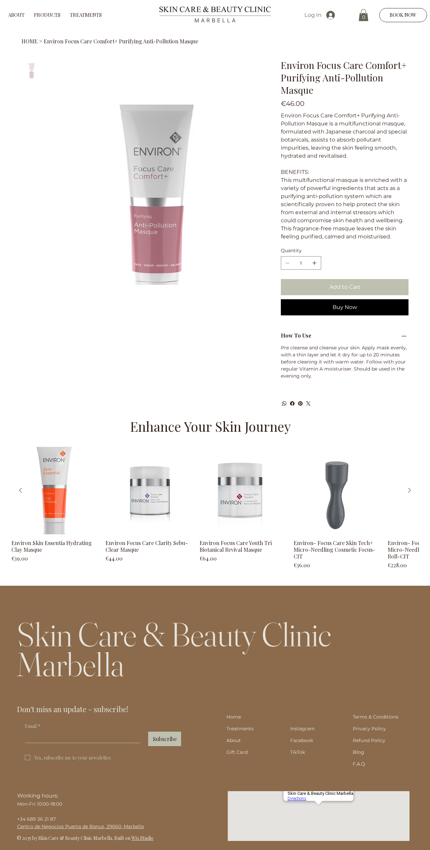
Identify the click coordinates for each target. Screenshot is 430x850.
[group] (215, 508)
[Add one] (314, 263)
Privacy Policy (369, 729)
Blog (358, 752)
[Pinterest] (300, 403)
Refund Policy (369, 740)
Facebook (301, 740)
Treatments (242, 729)
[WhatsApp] (284, 403)
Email (32, 726)
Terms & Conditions (375, 717)
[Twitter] (308, 403)
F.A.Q (359, 764)
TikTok (297, 752)
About (233, 740)
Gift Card (237, 752)
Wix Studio (142, 838)
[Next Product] (409, 490)
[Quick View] (55, 490)
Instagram (302, 729)
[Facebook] (292, 403)
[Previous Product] (20, 490)
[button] (363, 15)
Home (233, 717)
